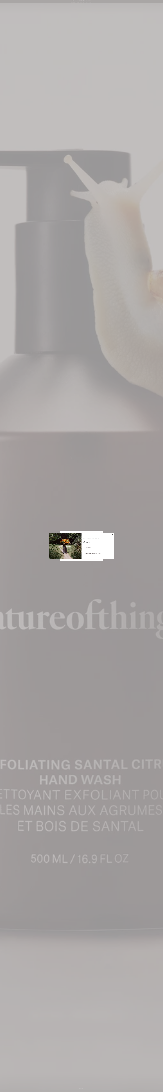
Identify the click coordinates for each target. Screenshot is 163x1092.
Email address (86, 543)
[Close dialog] (112, 534)
